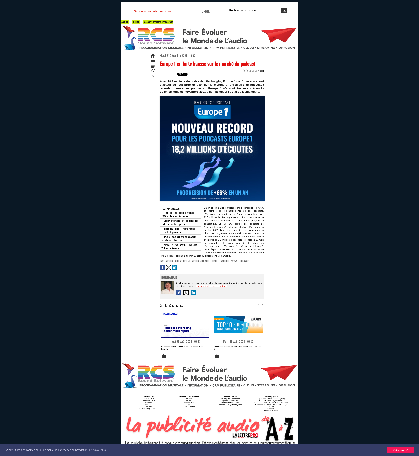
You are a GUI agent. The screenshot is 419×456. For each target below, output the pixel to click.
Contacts (148, 407)
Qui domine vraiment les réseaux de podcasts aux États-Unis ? (237, 347)
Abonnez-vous (148, 399)
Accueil (124, 22)
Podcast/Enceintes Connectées (158, 22)
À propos (148, 403)
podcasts (244, 261)
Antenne (189, 399)
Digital (189, 405)
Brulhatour (169, 278)
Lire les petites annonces (230, 399)
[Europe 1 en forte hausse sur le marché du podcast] (212, 97)
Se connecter (142, 11)
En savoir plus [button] (97, 450)
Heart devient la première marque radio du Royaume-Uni (178, 230)
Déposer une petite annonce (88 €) (271, 399)
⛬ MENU (205, 11)
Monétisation (189, 403)
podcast (234, 261)
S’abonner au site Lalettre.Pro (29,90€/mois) (271, 403)
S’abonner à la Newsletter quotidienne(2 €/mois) (271, 406)
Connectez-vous (148, 401)
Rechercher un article (230, 403)
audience (169, 261)
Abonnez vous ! (162, 11)
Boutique (270, 409)
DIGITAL (135, 22)
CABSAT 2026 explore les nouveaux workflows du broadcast (178, 238)
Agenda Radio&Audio (230, 401)
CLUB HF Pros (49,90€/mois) (271, 401)
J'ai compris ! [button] (400, 450)
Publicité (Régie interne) (148, 409)
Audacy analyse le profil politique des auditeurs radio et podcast (179, 222)
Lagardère (224, 261)
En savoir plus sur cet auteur (211, 286)
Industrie (189, 401)
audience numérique (200, 261)
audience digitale (182, 261)
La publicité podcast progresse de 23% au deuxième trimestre (178, 214)
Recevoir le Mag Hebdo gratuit (230, 405)
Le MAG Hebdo (189, 407)
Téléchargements (271, 410)
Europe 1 (214, 261)
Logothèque (148, 405)
